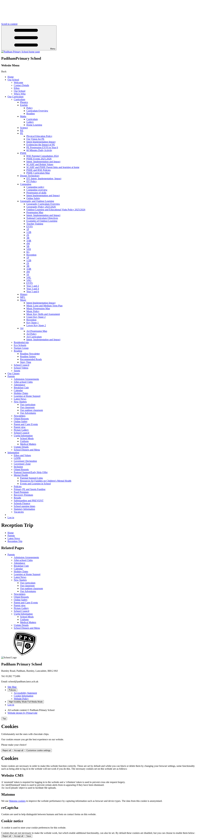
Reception (31, 254)
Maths (23, 116)
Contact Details (21, 85)
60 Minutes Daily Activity (39, 150)
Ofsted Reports (21, 418)
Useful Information (23, 435)
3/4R (28, 240)
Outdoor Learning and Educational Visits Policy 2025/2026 (55, 209)
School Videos (21, 367)
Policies (18, 486)
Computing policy (35, 187)
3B (27, 238)
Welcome (18, 82)
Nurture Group (21, 348)
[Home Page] (20, 51)
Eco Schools (20, 345)
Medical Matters (28, 444)
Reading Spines (28, 356)
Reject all (7, 750)
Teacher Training (34, 223)
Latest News (20, 399)
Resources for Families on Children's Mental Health (45, 480)
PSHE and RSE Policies (38, 170)
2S (27, 235)
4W (28, 243)
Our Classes (13, 373)
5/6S (28, 249)
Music (23, 300)
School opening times (24, 506)
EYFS (29, 226)
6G (28, 252)
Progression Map (34, 212)
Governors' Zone (22, 464)
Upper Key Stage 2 (36, 317)
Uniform (24, 441)
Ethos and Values (22, 455)
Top (4, 718)
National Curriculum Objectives (42, 218)
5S (27, 274)
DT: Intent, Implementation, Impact (43, 178)
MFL (22, 297)
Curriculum (19, 99)
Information (13, 452)
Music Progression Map (38, 308)
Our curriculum (27, 404)
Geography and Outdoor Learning (37, 201)
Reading (30, 113)
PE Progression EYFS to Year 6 (42, 147)
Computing (25, 184)
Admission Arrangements (26, 379)
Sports (17, 370)
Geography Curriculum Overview (43, 204)
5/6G (28, 280)
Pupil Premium (21, 492)
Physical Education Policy (39, 136)
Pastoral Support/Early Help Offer (31, 472)
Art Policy (31, 334)
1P (27, 229)
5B (27, 246)
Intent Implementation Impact (40, 141)
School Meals (27, 438)
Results (17, 497)
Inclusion (18, 466)
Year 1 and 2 (32, 286)
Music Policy (32, 311)
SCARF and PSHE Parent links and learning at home (52, 167)
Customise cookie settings (38, 750)
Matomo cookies (17, 801)
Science (24, 127)
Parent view (20, 427)
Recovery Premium (23, 495)
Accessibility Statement (25, 693)
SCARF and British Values (39, 164)
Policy (29, 108)
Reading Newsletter (30, 353)
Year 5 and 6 (32, 291)
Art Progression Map (36, 331)
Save (28, 836)
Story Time (25, 362)
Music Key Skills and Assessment (43, 314)
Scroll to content (9, 24)
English (24, 105)
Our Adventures (28, 413)
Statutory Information (24, 509)
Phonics (24, 102)
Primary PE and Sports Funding (29, 489)
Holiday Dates (21, 393)
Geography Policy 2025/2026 (41, 206)
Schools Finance (22, 503)
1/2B (28, 232)
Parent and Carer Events (26, 424)
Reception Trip (15, 541)
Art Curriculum (34, 336)
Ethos (16, 88)
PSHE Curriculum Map (38, 173)
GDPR (17, 458)
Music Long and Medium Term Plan (44, 305)
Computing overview (36, 189)
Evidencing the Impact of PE (40, 144)
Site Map (12, 687)
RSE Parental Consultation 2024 (42, 156)
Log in (11, 517)
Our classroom (27, 407)
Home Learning (34, 125)
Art (21, 328)
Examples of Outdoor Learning (41, 221)
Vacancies (19, 512)
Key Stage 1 (32, 322)
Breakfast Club (21, 387)
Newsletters (19, 415)
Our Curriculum (15, 96)
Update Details (21, 447)
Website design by (22, 713)
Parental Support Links (31, 478)
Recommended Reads (31, 359)
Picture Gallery (21, 430)
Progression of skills (36, 192)
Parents (11, 376)
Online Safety (33, 198)
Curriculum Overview (37, 110)
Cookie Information (23, 695)
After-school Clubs (23, 382)
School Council (21, 365)
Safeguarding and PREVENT (28, 500)
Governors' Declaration (25, 461)
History (23, 294)
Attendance (19, 384)
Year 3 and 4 (32, 288)
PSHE (23, 153)
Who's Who (20, 93)
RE (21, 130)
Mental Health (21, 475)
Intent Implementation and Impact (43, 195)
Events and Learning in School (35, 483)
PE (21, 133)
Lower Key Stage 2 (36, 325)
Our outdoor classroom (31, 410)
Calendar (18, 390)
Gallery (30, 122)
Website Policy (21, 698)
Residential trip (21, 342)
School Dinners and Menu (27, 449)
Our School (13, 79)
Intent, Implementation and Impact (43, 161)
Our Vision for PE (35, 139)
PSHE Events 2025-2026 (39, 158)
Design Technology (30, 175)
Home (11, 76)
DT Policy (31, 181)
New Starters (20, 401)
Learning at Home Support (27, 396)
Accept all (18, 750)
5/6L (28, 277)
